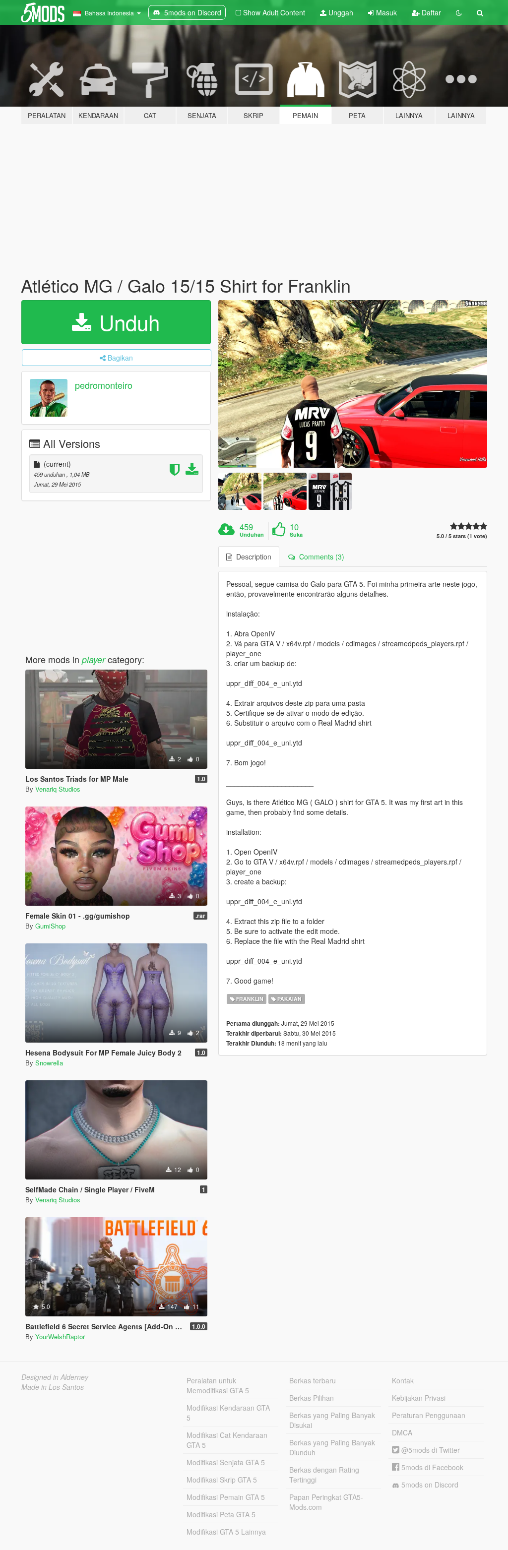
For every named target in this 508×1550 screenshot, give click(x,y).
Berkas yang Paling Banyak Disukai (332, 1420)
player (93, 659)
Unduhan (252, 535)
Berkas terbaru (312, 1380)
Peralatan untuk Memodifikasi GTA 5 (218, 1385)
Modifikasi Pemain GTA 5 (226, 1497)
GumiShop (50, 925)
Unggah (339, 12)
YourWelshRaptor (60, 1336)
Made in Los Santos (52, 1387)
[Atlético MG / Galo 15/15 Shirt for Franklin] (352, 384)
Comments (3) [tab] (319, 556)
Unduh (126, 322)
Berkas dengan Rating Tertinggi (324, 1475)
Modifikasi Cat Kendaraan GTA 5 (227, 1440)
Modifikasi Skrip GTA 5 (222, 1480)
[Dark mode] (458, 12)
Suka (296, 535)
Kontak (403, 1380)
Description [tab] (251, 556)
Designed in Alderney (54, 1377)
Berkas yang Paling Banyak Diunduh (332, 1447)
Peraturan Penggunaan (428, 1415)
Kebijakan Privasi (418, 1398)
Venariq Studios (57, 789)
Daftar (430, 12)
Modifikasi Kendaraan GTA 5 (228, 1413)
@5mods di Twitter (429, 1450)
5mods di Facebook (431, 1467)
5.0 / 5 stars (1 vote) (462, 536)
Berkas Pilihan (311, 1398)
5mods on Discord (428, 1484)
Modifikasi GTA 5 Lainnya (226, 1532)
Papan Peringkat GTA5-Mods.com (326, 1502)
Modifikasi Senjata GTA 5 (226, 1462)
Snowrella (49, 1062)
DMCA (402, 1432)
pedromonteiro (103, 384)
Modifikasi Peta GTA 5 (221, 1514)
